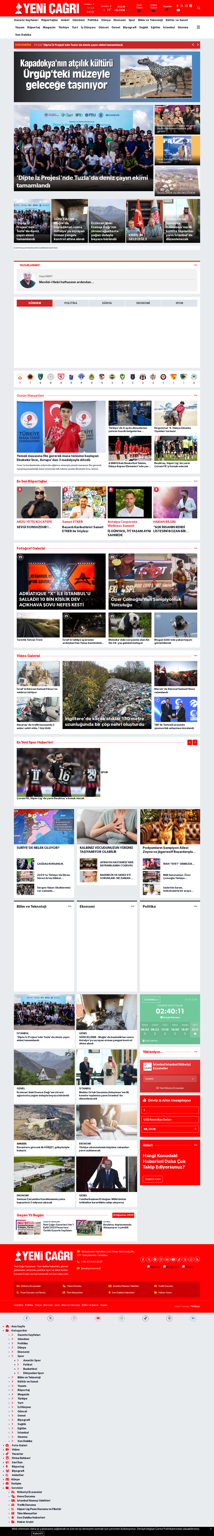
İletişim (16, 1483)
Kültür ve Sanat (177, 20)
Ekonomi (120, 20)
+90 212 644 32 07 (91, 1261)
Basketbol (30, 1369)
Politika (93, 20)
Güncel (103, 27)
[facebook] (26, 1318)
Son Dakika (23, 34)
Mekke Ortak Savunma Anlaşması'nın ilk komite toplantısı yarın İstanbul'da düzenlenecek (104, 1095)
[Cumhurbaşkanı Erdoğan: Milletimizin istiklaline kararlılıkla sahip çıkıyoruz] (106, 1174)
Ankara (22, 1143)
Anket (65, 20)
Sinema (183, 27)
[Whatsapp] (191, 1259)
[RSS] (197, 1259)
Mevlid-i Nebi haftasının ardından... (66, 282)
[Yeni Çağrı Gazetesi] (47, 8)
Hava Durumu (74, 1286)
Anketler (17, 1475)
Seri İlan (17, 1462)
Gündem (78, 20)
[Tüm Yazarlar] (195, 265)
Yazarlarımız (30, 265)
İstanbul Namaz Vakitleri (126, 1286)
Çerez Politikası (21, 1533)
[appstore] (154, 1267)
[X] (149, 1259)
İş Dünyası (88, 27)
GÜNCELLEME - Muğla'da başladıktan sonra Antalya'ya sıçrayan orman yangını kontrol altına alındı (106, 1040)
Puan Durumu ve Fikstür (33, 1292)
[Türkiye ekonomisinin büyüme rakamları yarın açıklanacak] (106, 1122)
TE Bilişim (195, 1306)
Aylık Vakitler (151, 1041)
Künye (15, 1479)
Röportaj (33, 27)
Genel (116, 27)
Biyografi (129, 27)
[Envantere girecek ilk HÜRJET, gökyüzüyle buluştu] (44, 1122)
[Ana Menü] (198, 27)
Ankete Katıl (152, 1179)
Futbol (27, 1364)
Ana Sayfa (18, 1326)
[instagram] (74, 1318)
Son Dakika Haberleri (123, 1292)
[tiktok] (145, 1318)
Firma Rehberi (20, 1458)
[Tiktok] (179, 1259)
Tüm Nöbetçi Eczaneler (171, 1088)
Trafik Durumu (165, 1286)
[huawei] (188, 1267)
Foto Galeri (19, 1445)
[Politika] (195, 906)
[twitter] (50, 1318)
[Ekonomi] (132, 906)
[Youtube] (173, 1259)
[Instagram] (161, 1259)
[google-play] (171, 1267)
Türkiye (63, 27)
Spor (132, 20)
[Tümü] (195, 481)
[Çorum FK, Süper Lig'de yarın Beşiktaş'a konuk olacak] (59, 772)
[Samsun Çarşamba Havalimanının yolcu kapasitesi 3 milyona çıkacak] (44, 1174)
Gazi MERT (46, 276)
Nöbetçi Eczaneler (31, 1286)
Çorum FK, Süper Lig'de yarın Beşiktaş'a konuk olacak (50, 798)
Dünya (106, 20)
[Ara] (198, 8)
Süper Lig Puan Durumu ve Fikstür (39, 1509)
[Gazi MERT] (28, 279)
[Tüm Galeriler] (195, 548)
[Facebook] (143, 1259)
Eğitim (155, 27)
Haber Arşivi (165, 1292)
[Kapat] (212, 1529)
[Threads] (185, 1259)
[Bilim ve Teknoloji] (69, 906)
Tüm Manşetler (75, 1292)
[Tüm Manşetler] (195, 395)
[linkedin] (193, 1318)
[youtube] (98, 1318)
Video (15, 1449)
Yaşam (19, 27)
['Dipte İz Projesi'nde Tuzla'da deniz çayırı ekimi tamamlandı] (44, 1012)
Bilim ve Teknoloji (150, 20)
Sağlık (143, 27)
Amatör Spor (32, 1360)
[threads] (169, 1318)
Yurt (75, 27)
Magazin (49, 27)
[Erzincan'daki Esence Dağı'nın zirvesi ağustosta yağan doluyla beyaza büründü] (44, 1067)
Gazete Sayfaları (26, 20)
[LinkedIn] (167, 1259)
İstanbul (169, 27)
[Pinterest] (155, 1259)
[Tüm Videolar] (195, 655)
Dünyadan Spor (33, 1373)
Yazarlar (17, 1453)
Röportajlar (49, 20)
